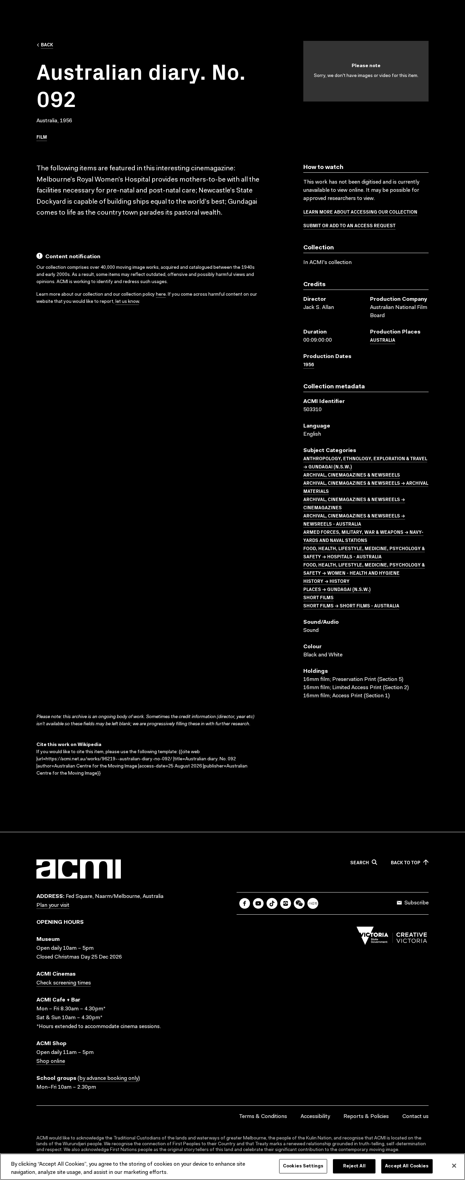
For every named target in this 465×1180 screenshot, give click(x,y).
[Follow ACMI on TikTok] (272, 903)
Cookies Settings (303, 1166)
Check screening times (63, 983)
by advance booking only (108, 1078)
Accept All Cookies (407, 1166)
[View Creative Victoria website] (392, 937)
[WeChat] (299, 903)
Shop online (50, 1061)
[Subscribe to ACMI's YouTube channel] (258, 903)
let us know (127, 301)
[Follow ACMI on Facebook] (244, 903)
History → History (326, 580)
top (405, 862)
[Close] (454, 1165)
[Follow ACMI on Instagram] (285, 903)
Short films (318, 597)
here (161, 294)
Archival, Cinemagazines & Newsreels (351, 474)
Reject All (354, 1166)
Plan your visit (52, 905)
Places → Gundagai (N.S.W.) (337, 589)
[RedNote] (312, 903)
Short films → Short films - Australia (351, 605)
